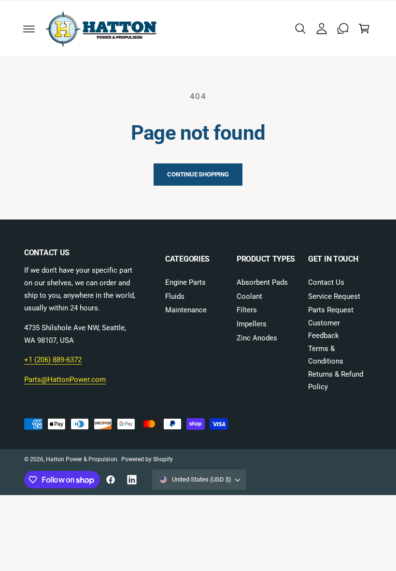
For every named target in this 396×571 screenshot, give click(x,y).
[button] (29, 28)
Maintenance (186, 310)
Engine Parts (185, 282)
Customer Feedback (324, 329)
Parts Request (331, 310)
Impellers (252, 324)
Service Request (334, 297)
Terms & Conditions (325, 355)
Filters (247, 310)
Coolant (249, 297)
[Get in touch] (343, 28)
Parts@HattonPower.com (65, 380)
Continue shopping (198, 174)
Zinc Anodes (257, 338)
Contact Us (326, 282)
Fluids (174, 297)
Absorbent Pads (262, 282)
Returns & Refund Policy (335, 380)
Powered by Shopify (147, 459)
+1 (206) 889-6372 (53, 360)
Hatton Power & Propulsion (81, 459)
